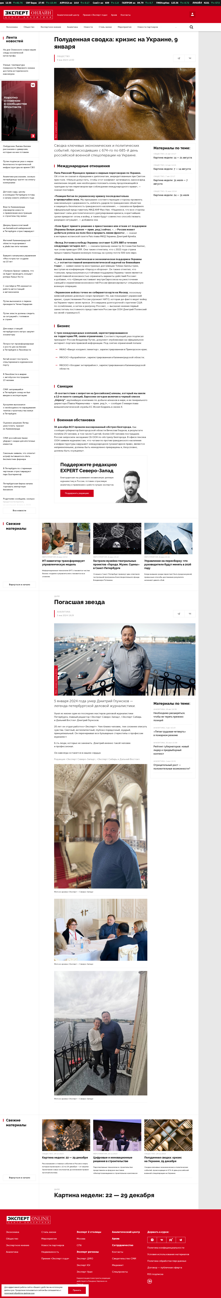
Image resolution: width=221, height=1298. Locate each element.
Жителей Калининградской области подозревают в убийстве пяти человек (16, 243)
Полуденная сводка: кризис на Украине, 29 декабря (163, 1159)
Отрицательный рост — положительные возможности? (171, 767)
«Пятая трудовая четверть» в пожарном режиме (169, 733)
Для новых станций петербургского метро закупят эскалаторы (18, 331)
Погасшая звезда (79, 601)
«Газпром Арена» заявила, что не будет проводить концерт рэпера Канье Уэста (18, 274)
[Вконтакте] (161, 1240)
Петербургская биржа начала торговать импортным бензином (18, 486)
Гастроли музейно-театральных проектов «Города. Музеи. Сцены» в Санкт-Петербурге (116, 564)
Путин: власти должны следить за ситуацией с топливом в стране (19, 316)
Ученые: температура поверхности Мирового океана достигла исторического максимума (19, 69)
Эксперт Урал (84, 1271)
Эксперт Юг (83, 1265)
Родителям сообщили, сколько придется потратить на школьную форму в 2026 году (19, 503)
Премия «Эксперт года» (95, 15)
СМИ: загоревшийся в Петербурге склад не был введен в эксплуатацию (16, 392)
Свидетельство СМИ (124, 1258)
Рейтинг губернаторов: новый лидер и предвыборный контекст (171, 750)
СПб (79, 1245)
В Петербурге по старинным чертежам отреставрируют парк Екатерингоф (17, 471)
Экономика (12, 27)
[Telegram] (180, 1240)
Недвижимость (50, 1251)
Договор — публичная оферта (164, 1267)
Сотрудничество (122, 1245)
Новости (88, 27)
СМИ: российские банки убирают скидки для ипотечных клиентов (19, 441)
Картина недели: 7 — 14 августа (172, 168)
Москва (81, 1238)
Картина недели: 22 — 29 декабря (65, 1157)
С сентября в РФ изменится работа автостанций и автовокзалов (17, 289)
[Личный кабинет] (192, 14)
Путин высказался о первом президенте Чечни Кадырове (17, 303)
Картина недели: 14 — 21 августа (172, 157)
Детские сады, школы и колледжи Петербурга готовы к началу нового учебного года (19, 195)
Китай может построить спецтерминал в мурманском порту (18, 362)
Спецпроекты (120, 1271)
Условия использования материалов (168, 1254)
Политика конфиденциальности (165, 1247)
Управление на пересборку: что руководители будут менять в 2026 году (167, 564)
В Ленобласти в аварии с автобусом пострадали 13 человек (16, 377)
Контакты (125, 15)
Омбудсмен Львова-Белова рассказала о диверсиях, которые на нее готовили (17, 149)
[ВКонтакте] (190, 58)
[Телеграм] (178, 58)
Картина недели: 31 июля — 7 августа (170, 182)
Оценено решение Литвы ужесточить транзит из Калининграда (16, 426)
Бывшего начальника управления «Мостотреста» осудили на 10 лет (19, 258)
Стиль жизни (105, 27)
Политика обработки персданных (166, 1260)
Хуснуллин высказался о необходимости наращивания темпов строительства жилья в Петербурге (19, 409)
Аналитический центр (68, 15)
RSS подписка (155, 1274)
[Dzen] (152, 1240)
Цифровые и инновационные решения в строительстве (112, 1159)
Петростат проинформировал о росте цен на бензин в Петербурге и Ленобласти (18, 347)
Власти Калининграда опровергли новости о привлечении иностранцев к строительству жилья (17, 211)
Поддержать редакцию (77, 493)
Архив (114, 15)
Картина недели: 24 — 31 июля (171, 195)
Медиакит (118, 1265)
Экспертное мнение (50, 27)
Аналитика (72, 27)
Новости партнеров (147, 27)
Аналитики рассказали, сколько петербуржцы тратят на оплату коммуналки (19, 179)
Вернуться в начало (19, 584)
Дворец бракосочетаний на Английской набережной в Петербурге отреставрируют (18, 228)
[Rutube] (171, 1240)
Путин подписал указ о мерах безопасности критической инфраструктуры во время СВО (19, 164)
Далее (57, 596)
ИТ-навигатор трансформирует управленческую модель (63, 562)
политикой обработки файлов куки (19, 1293)
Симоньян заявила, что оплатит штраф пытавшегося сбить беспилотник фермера (19, 456)
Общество (29, 27)
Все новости (19, 510)
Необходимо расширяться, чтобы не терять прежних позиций (169, 717)
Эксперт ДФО (85, 1258)
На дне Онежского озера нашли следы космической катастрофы (19, 52)
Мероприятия (124, 27)
